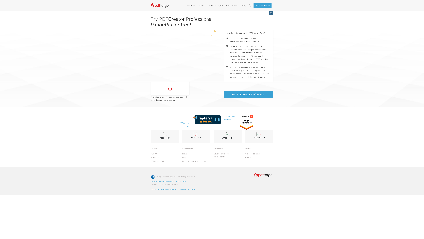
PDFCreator (155, 157)
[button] (271, 13)
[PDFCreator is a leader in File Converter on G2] (246, 122)
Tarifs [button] (201, 5)
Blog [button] (243, 5)
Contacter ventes (262, 5)
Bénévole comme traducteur (194, 161)
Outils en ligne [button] (215, 5)
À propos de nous (252, 154)
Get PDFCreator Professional (248, 94)
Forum (184, 154)
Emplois (248, 157)
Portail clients (219, 157)
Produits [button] (191, 5)
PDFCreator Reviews (184, 124)
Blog (184, 157)
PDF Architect (156, 154)
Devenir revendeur (221, 154)
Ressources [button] (232, 5)
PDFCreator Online (158, 161)
